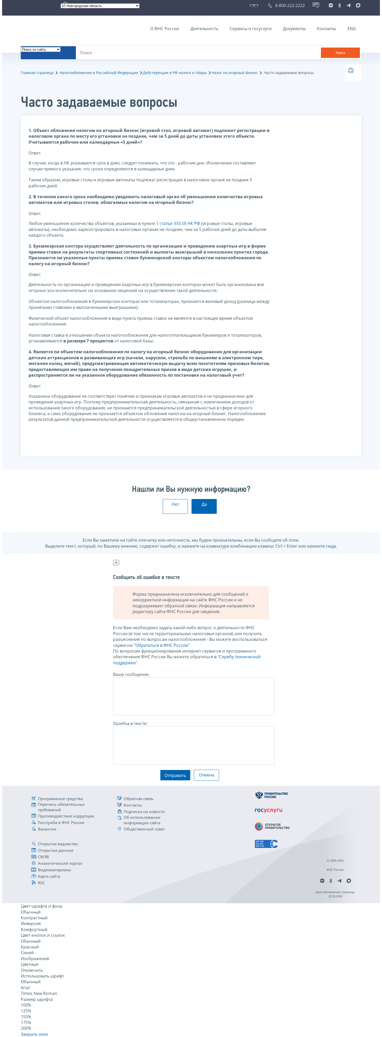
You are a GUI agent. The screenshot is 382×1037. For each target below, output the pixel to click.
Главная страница (37, 72)
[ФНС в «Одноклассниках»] (340, 5)
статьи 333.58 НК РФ (180, 223)
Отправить (175, 775)
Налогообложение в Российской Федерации (99, 72)
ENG (351, 28)
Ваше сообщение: (131, 674)
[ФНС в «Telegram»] (348, 5)
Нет (175, 504)
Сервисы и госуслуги (251, 28)
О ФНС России (164, 28)
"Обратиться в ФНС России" (162, 645)
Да (204, 504)
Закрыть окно (34, 1034)
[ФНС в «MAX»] (357, 5)
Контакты (326, 28)
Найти (340, 53)
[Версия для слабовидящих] (255, 5)
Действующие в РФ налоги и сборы (175, 72)
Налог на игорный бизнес (235, 72)
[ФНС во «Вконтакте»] (331, 5)
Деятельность (204, 28)
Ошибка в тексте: (130, 723)
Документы (294, 28)
